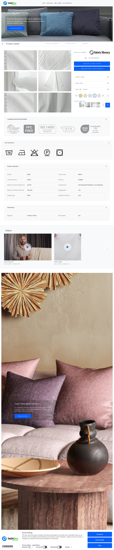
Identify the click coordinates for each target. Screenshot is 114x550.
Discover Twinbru (22, 416)
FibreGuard (49, 3)
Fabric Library (58, 3)
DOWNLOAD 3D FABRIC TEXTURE (92, 63)
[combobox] (95, 77)
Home (43, 3)
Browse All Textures (15, 28)
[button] (20, 60)
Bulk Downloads (67, 3)
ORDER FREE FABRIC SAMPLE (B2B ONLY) (92, 68)
